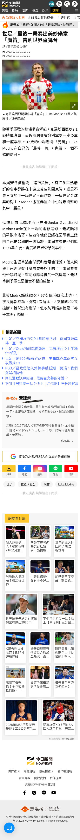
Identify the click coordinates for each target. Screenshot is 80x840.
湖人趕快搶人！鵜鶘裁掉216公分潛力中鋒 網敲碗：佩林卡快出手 (15, 546)
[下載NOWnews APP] (59, 4)
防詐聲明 (14, 771)
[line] (44, 793)
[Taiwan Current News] (51, 4)
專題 (35, 10)
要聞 (25, 10)
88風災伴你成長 (42, 17)
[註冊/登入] (75, 4)
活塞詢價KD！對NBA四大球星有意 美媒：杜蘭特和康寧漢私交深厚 (58, 726)
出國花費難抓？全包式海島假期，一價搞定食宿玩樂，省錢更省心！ (15, 686)
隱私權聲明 (46, 771)
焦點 (5, 10)
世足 (9, 484)
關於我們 (40, 777)
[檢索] (67, 4)
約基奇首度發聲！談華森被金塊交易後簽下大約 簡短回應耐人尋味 (64, 578)
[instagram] (34, 793)
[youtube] (53, 793)
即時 (15, 10)
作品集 (65, 441)
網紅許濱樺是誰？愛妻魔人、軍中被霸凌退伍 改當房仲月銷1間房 (39, 684)
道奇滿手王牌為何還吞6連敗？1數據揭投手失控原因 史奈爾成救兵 (64, 684)
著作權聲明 (64, 771)
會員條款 (24, 777)
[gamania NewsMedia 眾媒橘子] (40, 809)
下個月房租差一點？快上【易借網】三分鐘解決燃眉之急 (58, 620)
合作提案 (55, 777)
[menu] (76, 10)
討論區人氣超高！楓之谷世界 (15, 580)
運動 (55, 10)
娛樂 (45, 10)
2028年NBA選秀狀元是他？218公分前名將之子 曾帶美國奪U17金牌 (21, 726)
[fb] (24, 793)
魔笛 (47, 484)
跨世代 (65, 17)
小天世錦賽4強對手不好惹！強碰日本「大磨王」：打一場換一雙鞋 (39, 578)
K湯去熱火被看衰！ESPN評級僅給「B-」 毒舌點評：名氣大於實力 (15, 652)
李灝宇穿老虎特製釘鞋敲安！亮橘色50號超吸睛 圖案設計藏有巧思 (40, 546)
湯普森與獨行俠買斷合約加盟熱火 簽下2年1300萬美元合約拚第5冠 (39, 652)
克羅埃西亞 (28, 484)
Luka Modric (66, 484)
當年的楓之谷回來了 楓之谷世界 (64, 546)
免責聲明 (29, 771)
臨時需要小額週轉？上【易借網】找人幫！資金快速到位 (64, 652)
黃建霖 (12, 46)
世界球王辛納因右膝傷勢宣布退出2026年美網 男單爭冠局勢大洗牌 (21, 620)
